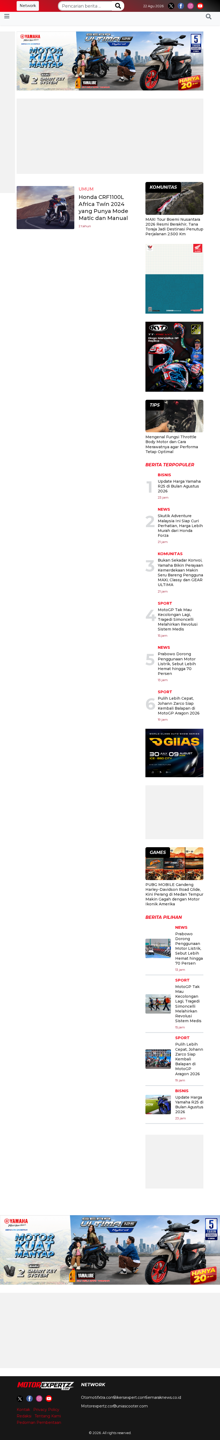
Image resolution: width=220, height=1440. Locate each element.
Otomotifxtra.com (98, 1397)
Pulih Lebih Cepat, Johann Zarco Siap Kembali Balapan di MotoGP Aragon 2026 (179, 706)
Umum (86, 189)
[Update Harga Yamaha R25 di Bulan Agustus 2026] (158, 1104)
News (164, 509)
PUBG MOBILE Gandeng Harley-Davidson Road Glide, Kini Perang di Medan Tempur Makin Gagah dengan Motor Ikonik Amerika (174, 894)
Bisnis (164, 474)
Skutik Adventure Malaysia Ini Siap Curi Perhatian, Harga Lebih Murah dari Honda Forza (180, 525)
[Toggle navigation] (6, 16)
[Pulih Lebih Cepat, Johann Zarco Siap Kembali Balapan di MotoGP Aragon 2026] (158, 1059)
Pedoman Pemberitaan (39, 1422)
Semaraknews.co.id (163, 1397)
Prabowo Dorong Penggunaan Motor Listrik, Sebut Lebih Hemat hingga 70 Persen (177, 663)
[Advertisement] (110, 136)
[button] (208, 16)
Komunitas (170, 553)
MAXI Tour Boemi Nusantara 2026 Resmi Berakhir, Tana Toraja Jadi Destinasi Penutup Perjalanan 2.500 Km (174, 227)
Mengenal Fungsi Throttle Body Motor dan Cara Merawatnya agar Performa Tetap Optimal (171, 444)
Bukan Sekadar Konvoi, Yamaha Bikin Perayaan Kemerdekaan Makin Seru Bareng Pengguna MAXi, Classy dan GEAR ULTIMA (180, 572)
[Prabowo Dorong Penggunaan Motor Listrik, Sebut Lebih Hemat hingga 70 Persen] (158, 948)
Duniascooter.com (130, 1406)
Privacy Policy (46, 1409)
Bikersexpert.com (129, 1397)
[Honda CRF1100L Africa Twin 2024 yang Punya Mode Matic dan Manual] (45, 207)
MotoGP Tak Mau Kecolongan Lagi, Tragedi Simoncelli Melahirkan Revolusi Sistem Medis (177, 619)
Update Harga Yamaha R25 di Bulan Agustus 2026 (179, 486)
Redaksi (24, 1416)
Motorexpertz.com (98, 1406)
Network (28, 5)
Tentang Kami (48, 1416)
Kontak (23, 1409)
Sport (165, 603)
